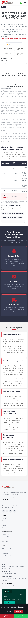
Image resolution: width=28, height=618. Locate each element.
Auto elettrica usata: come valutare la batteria (12, 213)
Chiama (8, 616)
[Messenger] (14, 511)
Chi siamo (4, 518)
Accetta (18, 611)
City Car (16, 566)
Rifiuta (9, 611)
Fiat (13, 578)
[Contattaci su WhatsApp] (21, 2)
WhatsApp (21, 616)
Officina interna (5, 522)
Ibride (10, 573)
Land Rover (4, 580)
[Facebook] (7, 511)
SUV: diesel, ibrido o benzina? (8, 548)
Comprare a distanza (6, 536)
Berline (5, 566)
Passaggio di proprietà (6, 555)
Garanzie (19, 385)
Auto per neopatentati (6, 558)
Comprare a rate (5, 551)
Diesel (3, 573)
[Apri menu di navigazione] (25, 2)
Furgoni (9, 568)
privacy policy (21, 607)
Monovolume (21, 566)
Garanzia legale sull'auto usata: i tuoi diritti (12, 217)
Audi (10, 578)
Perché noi (4, 520)
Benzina (6, 573)
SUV (3, 566)
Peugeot (7, 578)
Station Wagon (11, 566)
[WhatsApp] (3, 511)
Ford (19, 578)
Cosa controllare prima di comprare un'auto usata (13, 221)
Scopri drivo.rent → (9, 602)
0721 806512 (5, 499)
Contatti (3, 527)
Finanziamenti (5, 539)
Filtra (3, 6)
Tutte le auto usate (6, 534)
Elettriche (14, 573)
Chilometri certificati (6, 553)
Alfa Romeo (23, 578)
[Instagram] (10, 511)
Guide (3, 545)
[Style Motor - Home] (14, 487)
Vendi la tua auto (5, 541)
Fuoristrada (4, 568)
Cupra (3, 578)
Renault (16, 578)
